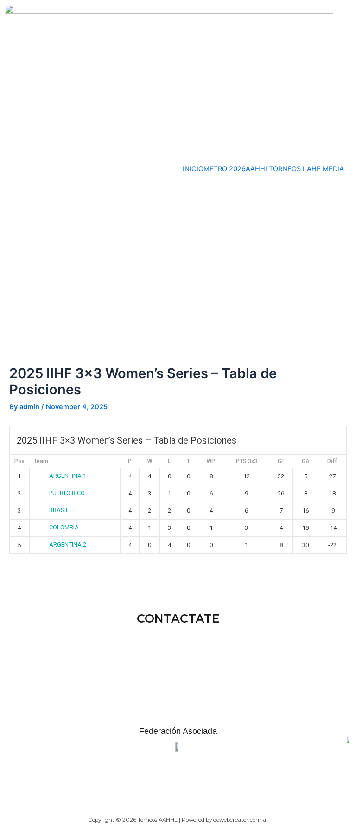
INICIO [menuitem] (193, 169)
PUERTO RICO (67, 492)
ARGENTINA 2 (67, 544)
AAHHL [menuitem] (257, 169)
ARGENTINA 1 (67, 475)
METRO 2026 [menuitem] (224, 169)
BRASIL (59, 510)
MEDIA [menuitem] (333, 169)
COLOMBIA (64, 527)
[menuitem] (286, 168)
